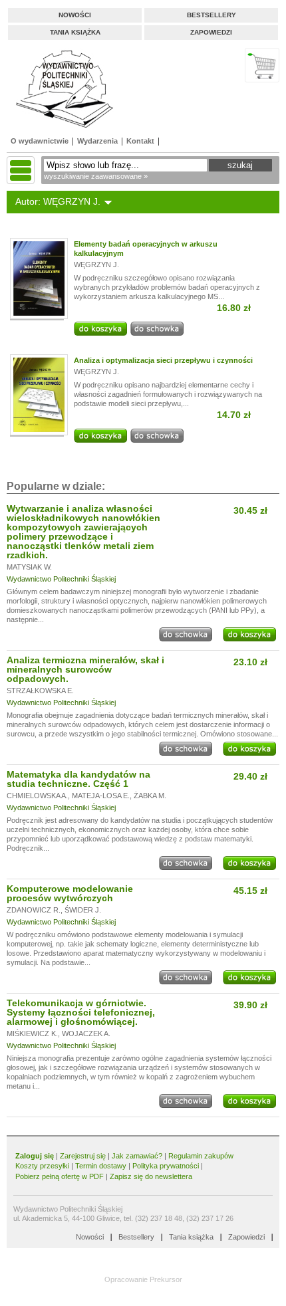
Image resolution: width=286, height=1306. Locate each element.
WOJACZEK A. (86, 1033)
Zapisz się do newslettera (151, 1176)
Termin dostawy (100, 1166)
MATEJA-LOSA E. (101, 796)
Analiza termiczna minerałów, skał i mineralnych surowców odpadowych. (85, 669)
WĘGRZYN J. (96, 265)
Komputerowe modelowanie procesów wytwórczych (70, 893)
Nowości (75, 15)
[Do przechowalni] (157, 333)
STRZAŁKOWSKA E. (40, 691)
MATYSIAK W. (29, 567)
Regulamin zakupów (200, 1156)
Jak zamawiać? (137, 1156)
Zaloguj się (34, 1156)
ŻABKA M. (150, 796)
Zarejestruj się (83, 1156)
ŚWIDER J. (83, 910)
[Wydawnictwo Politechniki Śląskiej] (60, 89)
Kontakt (140, 141)
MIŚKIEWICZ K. (32, 1033)
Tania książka (75, 32)
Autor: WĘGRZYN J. (57, 201)
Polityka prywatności (165, 1166)
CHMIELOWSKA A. (37, 796)
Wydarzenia (97, 141)
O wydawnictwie (40, 141)
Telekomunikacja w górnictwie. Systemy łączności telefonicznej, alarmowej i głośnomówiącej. (81, 1012)
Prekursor (166, 1279)
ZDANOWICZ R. (34, 910)
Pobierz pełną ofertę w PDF (59, 1176)
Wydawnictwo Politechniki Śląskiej (61, 579)
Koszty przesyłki (43, 1166)
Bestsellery (211, 15)
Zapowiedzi (211, 32)
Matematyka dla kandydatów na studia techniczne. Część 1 (78, 779)
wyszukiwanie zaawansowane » (96, 176)
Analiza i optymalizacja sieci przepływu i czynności (163, 360)
